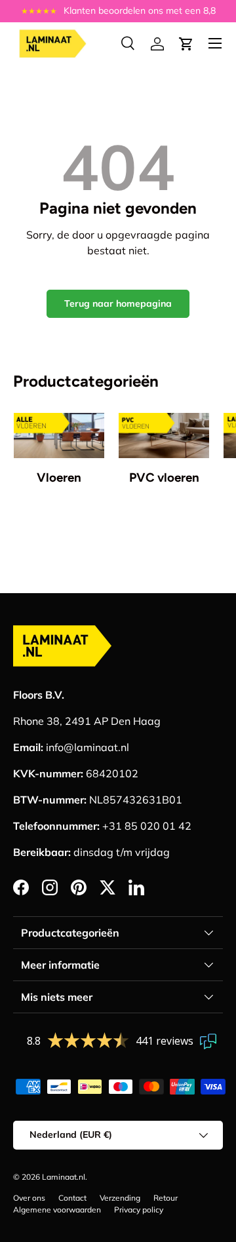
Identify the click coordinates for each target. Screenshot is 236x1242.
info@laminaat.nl (87, 747)
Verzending (120, 1198)
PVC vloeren (164, 477)
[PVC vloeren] (164, 435)
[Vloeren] (59, 435)
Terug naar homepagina (118, 303)
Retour (165, 1198)
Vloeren (59, 477)
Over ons (29, 1198)
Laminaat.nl (63, 1177)
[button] (186, 43)
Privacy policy (138, 1209)
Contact (72, 1198)
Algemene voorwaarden (57, 1209)
